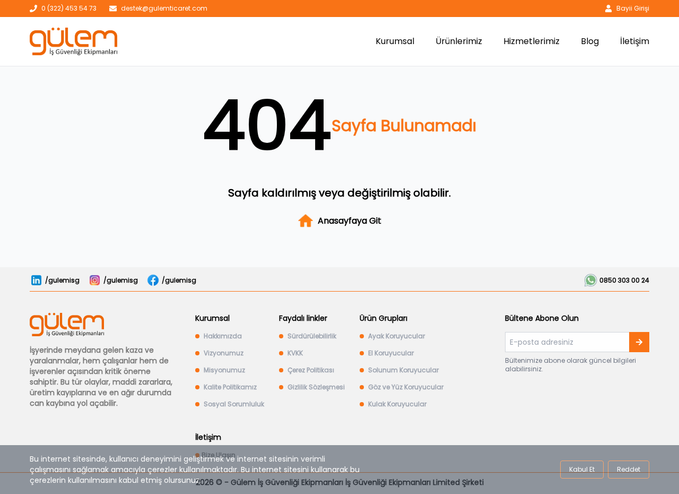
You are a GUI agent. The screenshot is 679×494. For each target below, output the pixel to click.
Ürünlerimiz (459, 41)
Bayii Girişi (632, 8)
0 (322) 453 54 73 (69, 8)
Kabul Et (582, 469)
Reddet (628, 469)
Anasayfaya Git (349, 221)
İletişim (634, 41)
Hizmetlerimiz (531, 41)
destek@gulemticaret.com (164, 8)
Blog (590, 41)
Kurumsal (395, 41)
